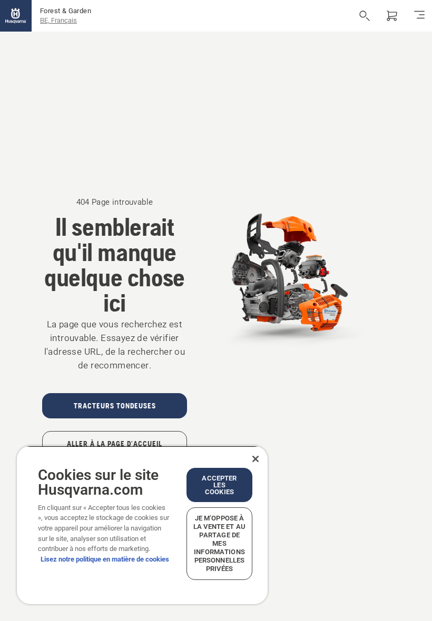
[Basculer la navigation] (419, 15)
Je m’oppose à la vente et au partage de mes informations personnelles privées (219, 543)
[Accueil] (16, 16)
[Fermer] (255, 459)
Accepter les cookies (219, 485)
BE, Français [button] (58, 20)
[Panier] (392, 15)
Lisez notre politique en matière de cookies (105, 559)
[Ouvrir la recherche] (364, 15)
